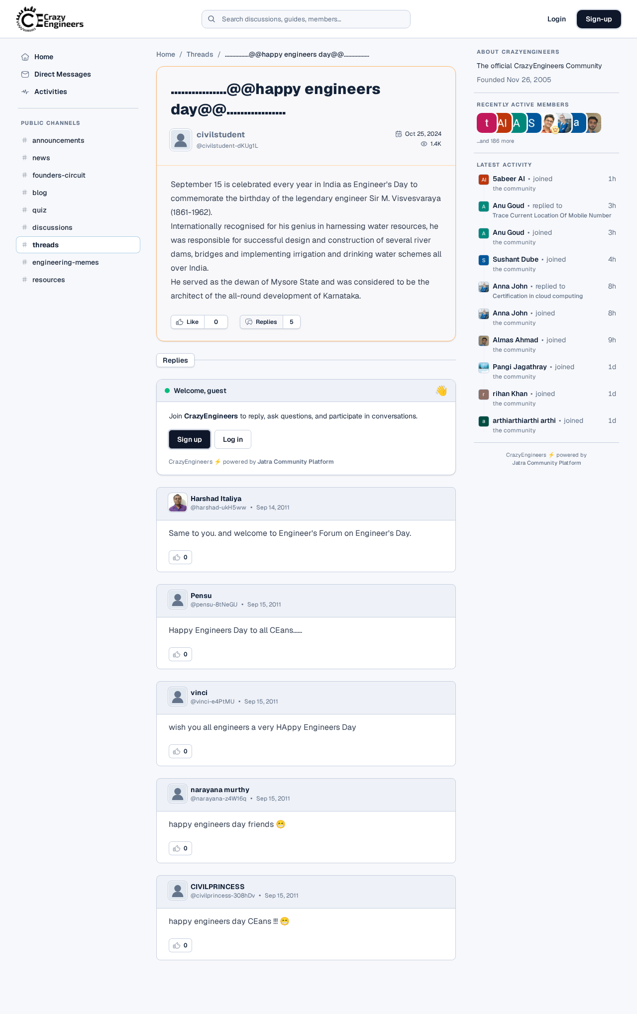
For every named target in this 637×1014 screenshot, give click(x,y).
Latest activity (504, 164)
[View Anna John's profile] (561, 123)
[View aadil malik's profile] (576, 123)
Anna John (510, 286)
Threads (200, 54)
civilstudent (221, 135)
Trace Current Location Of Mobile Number (552, 215)
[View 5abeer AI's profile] (502, 123)
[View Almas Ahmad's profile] (591, 123)
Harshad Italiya (216, 498)
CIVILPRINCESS (218, 886)
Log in (233, 439)
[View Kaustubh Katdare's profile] (546, 123)
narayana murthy (220, 789)
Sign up (189, 439)
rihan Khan (510, 393)
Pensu (201, 595)
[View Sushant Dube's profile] (531, 123)
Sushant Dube (515, 259)
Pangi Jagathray (520, 366)
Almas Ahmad (515, 339)
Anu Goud (509, 205)
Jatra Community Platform (295, 462)
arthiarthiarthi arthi (524, 420)
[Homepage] (50, 19)
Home (165, 54)
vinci (199, 692)
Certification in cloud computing (538, 296)
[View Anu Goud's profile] (517, 123)
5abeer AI (509, 178)
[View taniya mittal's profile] (487, 123)
